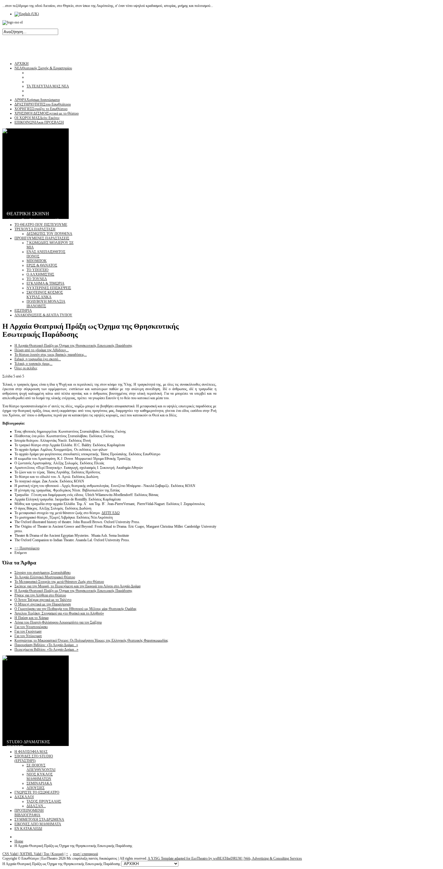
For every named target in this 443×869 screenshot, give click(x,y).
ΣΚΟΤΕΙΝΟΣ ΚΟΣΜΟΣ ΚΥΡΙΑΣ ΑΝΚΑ (45, 294)
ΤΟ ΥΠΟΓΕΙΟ (38, 270)
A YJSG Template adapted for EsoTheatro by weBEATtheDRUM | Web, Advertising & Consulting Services (225, 858)
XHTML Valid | (32, 854)
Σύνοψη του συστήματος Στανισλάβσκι (42, 572)
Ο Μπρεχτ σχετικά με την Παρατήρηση (42, 604)
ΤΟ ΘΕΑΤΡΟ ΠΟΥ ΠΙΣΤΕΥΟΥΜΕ (40, 225)
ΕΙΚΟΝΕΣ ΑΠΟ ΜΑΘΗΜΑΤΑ (37, 824)
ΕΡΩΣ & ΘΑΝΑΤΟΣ (42, 265)
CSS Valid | (11, 854)
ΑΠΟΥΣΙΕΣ (36, 788)
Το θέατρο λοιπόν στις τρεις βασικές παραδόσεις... (50, 354)
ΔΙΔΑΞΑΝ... (36, 806)
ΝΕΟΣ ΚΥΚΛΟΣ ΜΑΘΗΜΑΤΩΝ (40, 776)
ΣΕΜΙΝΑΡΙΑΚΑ (39, 783)
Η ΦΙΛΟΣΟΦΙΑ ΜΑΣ (31, 752)
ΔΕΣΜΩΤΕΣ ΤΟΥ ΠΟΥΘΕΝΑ (49, 234)
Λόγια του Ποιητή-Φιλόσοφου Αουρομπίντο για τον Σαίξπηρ (58, 622)
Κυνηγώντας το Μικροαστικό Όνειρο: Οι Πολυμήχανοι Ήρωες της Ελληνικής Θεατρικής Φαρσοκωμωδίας (91, 640)
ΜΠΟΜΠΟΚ (37, 261)
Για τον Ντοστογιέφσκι (31, 627)
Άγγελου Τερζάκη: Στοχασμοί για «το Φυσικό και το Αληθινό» (59, 613)
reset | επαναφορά (85, 854)
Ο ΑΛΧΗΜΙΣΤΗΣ (40, 274)
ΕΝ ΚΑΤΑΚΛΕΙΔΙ (28, 828)
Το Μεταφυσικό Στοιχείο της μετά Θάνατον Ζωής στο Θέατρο (59, 582)
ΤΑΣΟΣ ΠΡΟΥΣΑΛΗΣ (44, 801)
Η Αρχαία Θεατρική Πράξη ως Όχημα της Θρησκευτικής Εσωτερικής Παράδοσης (73, 345)
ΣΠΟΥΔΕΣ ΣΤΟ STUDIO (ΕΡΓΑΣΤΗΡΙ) (33, 758)
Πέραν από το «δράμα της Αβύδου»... (41, 350)
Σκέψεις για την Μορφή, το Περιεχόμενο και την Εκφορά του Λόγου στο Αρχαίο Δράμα (77, 586)
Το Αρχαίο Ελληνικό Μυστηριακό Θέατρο (44, 577)
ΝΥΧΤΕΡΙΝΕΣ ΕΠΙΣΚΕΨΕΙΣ (49, 288)
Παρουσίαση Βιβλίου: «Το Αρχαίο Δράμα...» (46, 645)
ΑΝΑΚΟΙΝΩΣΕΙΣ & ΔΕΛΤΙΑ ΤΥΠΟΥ (43, 315)
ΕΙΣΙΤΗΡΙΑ (23, 310)
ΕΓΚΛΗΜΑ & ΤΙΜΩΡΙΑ (45, 283)
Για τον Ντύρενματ (28, 636)
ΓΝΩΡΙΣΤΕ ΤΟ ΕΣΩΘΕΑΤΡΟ (36, 792)
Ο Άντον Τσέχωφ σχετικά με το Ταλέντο (42, 600)
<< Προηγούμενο (26, 548)
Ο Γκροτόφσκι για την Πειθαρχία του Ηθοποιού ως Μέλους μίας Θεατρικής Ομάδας (75, 609)
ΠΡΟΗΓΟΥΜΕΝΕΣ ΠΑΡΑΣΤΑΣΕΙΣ (41, 238)
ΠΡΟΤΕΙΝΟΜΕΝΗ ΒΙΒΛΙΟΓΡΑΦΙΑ (29, 812)
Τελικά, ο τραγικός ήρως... (33, 364)
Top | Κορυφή (54, 854)
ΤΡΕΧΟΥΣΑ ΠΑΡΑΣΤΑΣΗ (34, 229)
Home (18, 841)
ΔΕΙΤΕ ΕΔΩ (111, 513)
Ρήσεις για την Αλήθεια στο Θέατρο (40, 595)
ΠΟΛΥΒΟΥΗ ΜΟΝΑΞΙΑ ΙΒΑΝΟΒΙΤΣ (46, 303)
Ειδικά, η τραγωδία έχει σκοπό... (37, 359)
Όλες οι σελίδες (25, 368)
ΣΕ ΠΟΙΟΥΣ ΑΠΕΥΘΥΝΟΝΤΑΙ (41, 767)
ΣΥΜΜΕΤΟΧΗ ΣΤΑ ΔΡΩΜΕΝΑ (39, 819)
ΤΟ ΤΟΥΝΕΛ (37, 279)
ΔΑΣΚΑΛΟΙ (24, 797)
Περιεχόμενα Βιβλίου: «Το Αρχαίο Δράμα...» (46, 649)
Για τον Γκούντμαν (28, 631)
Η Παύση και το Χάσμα (31, 618)
